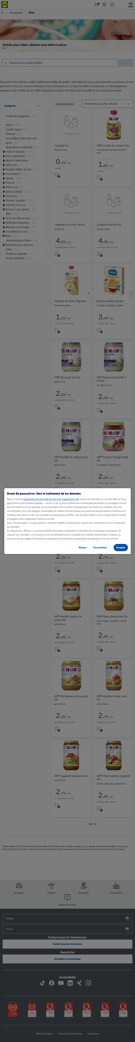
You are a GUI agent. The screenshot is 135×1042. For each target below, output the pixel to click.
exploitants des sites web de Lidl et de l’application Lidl (51, 499)
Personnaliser (100, 547)
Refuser (82, 547)
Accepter (120, 547)
